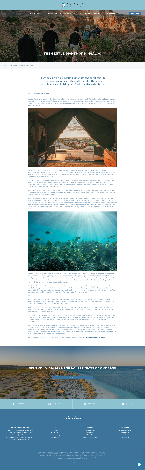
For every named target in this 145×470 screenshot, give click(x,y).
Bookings (90, 427)
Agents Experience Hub (90, 437)
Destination (35, 13)
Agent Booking (30, 5)
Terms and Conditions (124, 435)
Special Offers (109, 13)
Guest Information (82, 13)
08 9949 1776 (120, 5)
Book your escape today (95, 337)
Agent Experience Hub (13, 5)
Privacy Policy (125, 437)
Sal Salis (55, 430)
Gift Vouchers (90, 435)
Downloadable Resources (125, 430)
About (96, 13)
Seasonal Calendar (55, 437)
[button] (139, 465)
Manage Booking (45, 5)
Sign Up (72, 377)
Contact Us (125, 427)
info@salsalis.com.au (22, 435)
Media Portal (125, 432)
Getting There (55, 432)
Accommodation (50, 13)
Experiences (65, 13)
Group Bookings (90, 430)
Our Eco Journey (55, 435)
